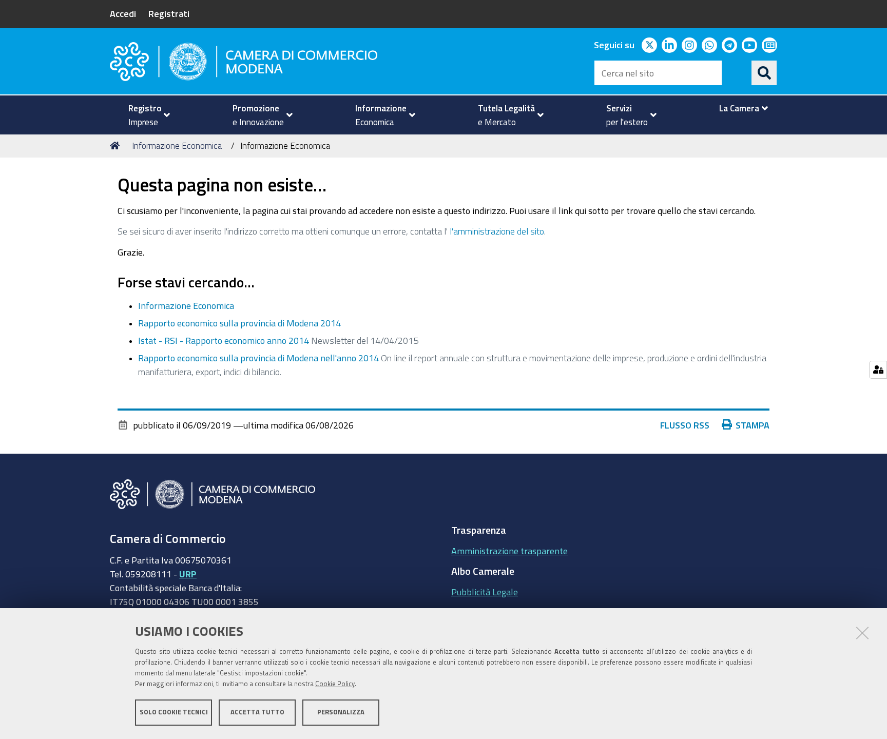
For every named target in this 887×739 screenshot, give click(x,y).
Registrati (168, 13)
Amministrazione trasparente (509, 550)
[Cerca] (764, 73)
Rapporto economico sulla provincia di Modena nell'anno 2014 (258, 357)
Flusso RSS (684, 425)
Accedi (123, 13)
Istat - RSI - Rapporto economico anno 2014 (223, 340)
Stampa (752, 425)
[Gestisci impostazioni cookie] (878, 370)
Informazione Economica (177, 145)
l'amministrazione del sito (497, 231)
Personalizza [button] (340, 712)
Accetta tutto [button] (257, 712)
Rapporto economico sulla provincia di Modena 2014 (239, 322)
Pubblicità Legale (484, 591)
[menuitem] (145, 114)
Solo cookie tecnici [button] (174, 712)
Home (116, 145)
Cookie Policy (335, 683)
